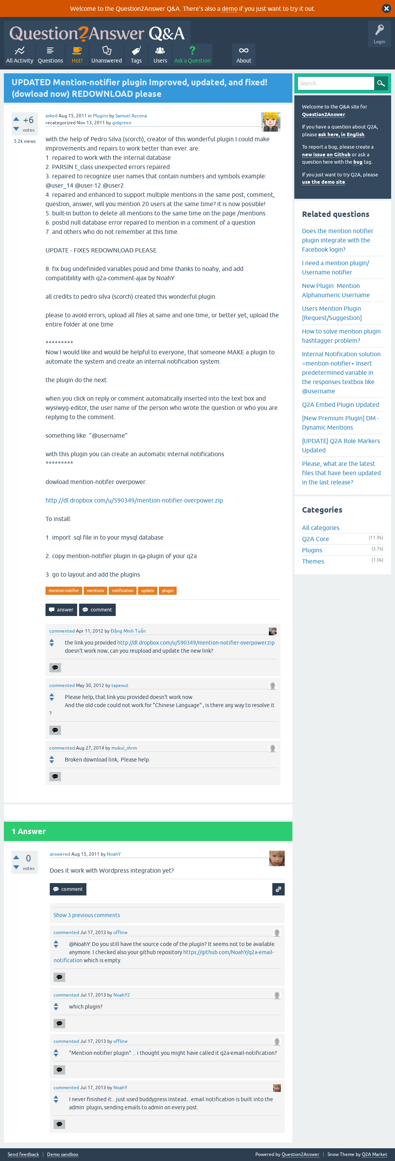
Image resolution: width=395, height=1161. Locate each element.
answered (60, 854)
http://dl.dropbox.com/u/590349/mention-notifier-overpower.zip (134, 500)
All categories (320, 527)
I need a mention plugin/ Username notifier (335, 267)
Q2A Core (315, 538)
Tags (136, 61)
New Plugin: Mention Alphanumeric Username (336, 290)
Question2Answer (323, 114)
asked (51, 115)
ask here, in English (341, 134)
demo (230, 8)
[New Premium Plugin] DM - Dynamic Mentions (340, 423)
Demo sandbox (62, 1154)
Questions (50, 61)
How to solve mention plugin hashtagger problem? (341, 336)
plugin (168, 590)
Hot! (77, 61)
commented (62, 631)
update (147, 590)
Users (160, 61)
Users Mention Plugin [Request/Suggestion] (332, 313)
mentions (95, 590)
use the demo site (323, 182)
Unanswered (106, 61)
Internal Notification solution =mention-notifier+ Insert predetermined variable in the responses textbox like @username (341, 372)
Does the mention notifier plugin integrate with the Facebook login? (337, 240)
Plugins (100, 115)
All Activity (19, 61)
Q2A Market (374, 1154)
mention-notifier (64, 590)
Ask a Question (192, 61)
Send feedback (23, 1154)
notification (122, 590)
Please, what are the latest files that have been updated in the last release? (341, 473)
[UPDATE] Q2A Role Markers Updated (341, 445)
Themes (313, 561)
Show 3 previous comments (87, 915)
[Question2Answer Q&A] (97, 32)
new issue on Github (326, 154)
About (244, 61)
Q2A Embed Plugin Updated (340, 404)
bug (358, 162)
